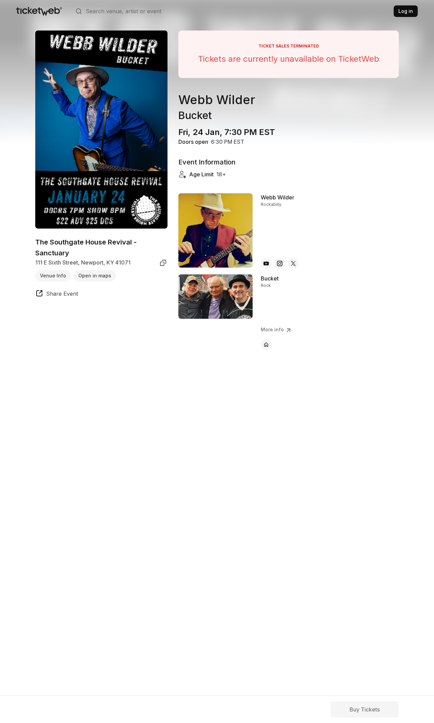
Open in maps (94, 275)
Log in (405, 11)
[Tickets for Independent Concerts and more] (39, 11)
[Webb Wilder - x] (293, 263)
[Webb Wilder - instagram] (279, 263)
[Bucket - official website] (266, 344)
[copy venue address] (163, 262)
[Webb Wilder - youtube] (266, 263)
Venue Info (53, 275)
